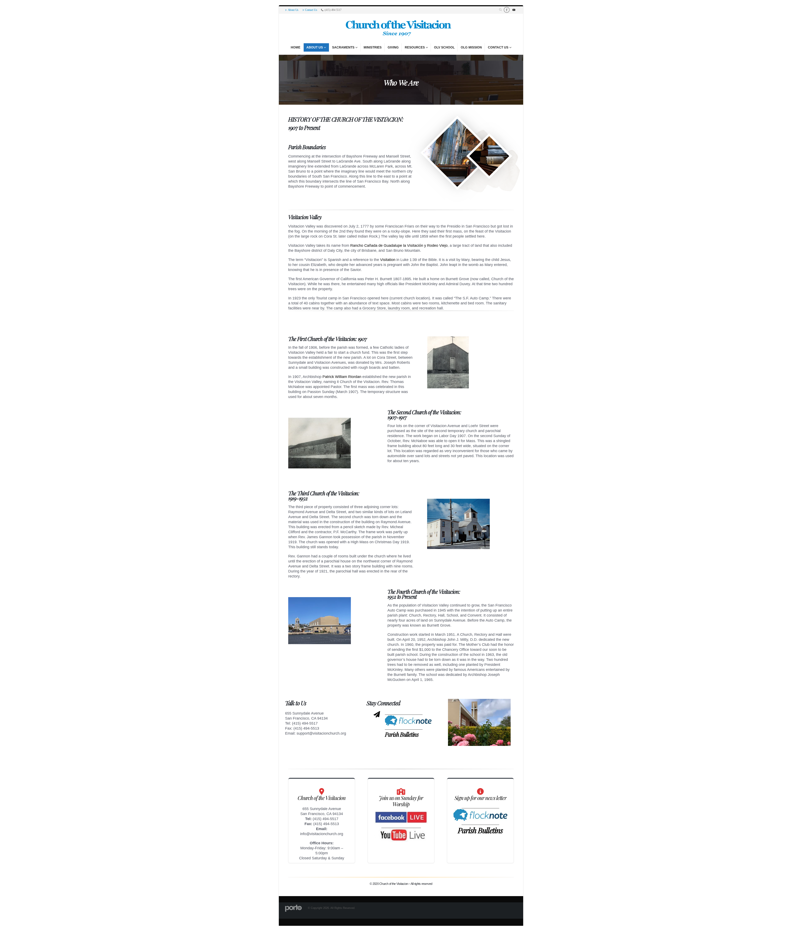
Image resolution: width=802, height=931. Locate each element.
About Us (293, 9)
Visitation (387, 260)
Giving (393, 47)
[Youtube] (514, 10)
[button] (500, 10)
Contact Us (311, 9)
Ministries (373, 47)
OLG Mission (471, 47)
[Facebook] (507, 10)
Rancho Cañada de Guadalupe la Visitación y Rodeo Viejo (399, 245)
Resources (415, 47)
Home (295, 47)
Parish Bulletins (401, 734)
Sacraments (343, 47)
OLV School (444, 47)
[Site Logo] (398, 28)
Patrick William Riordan (341, 377)
